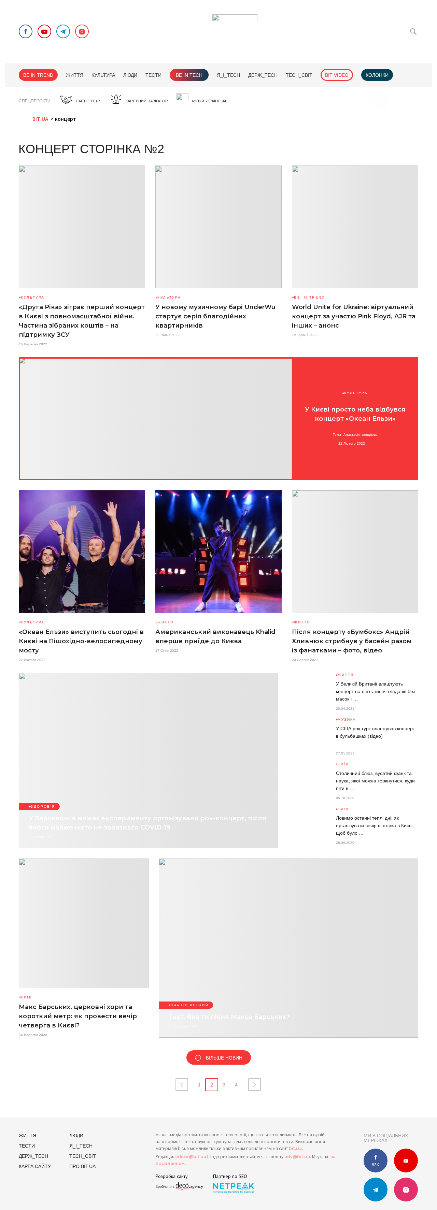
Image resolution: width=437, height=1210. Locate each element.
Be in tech (189, 75)
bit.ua (295, 1148)
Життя (74, 75)
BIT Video (337, 75)
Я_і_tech (228, 75)
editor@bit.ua (190, 1156)
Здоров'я (43, 806)
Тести (153, 75)
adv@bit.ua (297, 1156)
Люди (130, 75)
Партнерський (190, 1005)
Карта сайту (35, 1166)
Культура (103, 75)
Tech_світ (299, 75)
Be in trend (38, 75)
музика (347, 719)
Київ (343, 764)
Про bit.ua (82, 1166)
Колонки (377, 75)
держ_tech (263, 75)
